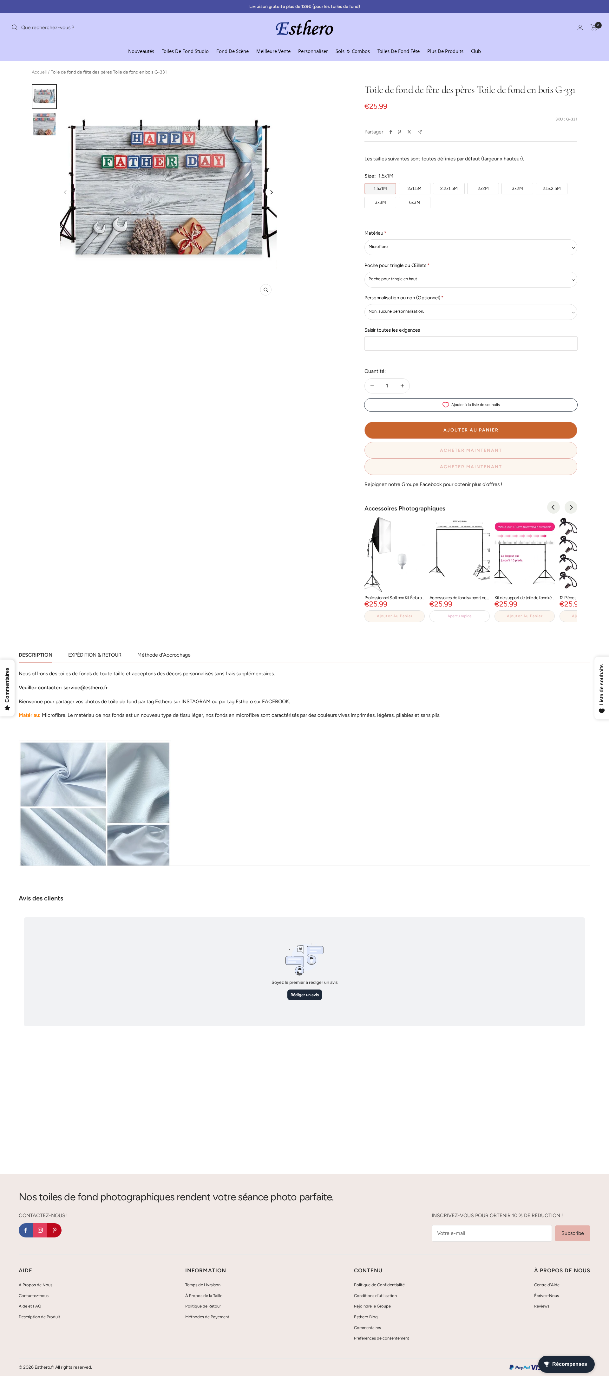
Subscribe (572, 1233)
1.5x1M (380, 188)
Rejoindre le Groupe (372, 1306)
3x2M (517, 188)
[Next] (271, 192)
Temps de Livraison (202, 1284)
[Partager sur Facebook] (391, 132)
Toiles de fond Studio (185, 51)
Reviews (541, 1306)
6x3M (414, 202)
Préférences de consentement (381, 1338)
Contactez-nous (34, 1295)
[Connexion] (580, 27)
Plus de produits (445, 51)
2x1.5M (415, 188)
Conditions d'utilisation (375, 1295)
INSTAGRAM (196, 701)
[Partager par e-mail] (420, 132)
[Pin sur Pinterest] (399, 132)
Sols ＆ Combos (353, 51)
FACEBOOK (275, 701)
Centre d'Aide (547, 1284)
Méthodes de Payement (207, 1316)
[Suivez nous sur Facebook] (26, 1230)
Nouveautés (141, 51)
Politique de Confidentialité (379, 1284)
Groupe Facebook (422, 484)
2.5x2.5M (552, 188)
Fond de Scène (232, 51)
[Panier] (594, 27)
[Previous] (553, 507)
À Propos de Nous (35, 1284)
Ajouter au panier (395, 616)
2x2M (483, 188)
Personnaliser (313, 51)
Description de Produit (39, 1316)
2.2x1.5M (449, 188)
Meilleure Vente (273, 51)
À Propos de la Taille (203, 1295)
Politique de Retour (203, 1306)
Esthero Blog (366, 1316)
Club (476, 51)
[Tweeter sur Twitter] (409, 132)
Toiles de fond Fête (398, 51)
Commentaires (367, 1327)
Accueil (39, 72)
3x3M (380, 202)
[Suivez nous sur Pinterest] (54, 1230)
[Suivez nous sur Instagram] (40, 1230)
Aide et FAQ (30, 1306)
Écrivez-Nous (546, 1295)
